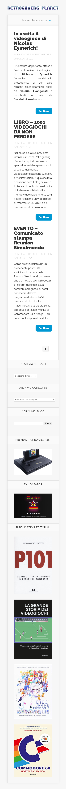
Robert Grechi (40, 54)
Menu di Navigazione (34, 20)
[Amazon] (33, 474)
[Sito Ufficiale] (33, 517)
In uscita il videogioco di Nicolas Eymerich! (30, 41)
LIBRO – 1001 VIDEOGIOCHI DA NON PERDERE (30, 129)
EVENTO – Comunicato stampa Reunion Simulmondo (29, 238)
